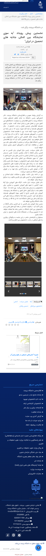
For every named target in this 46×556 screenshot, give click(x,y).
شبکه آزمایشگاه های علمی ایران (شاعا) (28, 465)
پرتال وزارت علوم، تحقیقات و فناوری (29, 448)
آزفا (31, 301)
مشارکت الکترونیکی (34, 473)
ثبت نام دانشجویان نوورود (32, 399)
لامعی (16, 301)
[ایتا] (7, 535)
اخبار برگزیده (23, 14)
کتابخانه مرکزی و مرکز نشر (32, 407)
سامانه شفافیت (36, 412)
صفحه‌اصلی (39, 14)
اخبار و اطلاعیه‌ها (9, 2)
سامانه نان (37, 461)
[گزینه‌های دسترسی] (38, 548)
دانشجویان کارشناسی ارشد (32, 403)
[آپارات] (13, 535)
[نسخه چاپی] (18, 54)
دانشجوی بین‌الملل (36, 306)
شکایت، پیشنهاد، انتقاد (33, 425)
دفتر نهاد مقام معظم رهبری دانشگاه (29, 456)
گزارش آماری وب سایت (33, 416)
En (17, 2)
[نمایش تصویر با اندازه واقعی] (23, 99)
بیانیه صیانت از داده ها (33, 420)
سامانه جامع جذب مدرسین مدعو (30, 395)
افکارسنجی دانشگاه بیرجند (32, 390)
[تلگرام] (19, 535)
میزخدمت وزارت (35, 469)
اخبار (31, 14)
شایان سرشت (24, 301)
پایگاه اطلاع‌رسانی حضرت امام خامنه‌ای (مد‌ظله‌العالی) (23, 435)
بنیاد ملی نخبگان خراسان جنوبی (30, 452)
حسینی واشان (23, 306)
